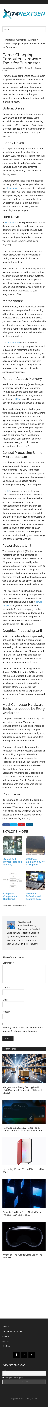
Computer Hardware (19, 905)
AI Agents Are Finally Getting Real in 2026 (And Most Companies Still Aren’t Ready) (22, 1090)
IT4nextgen (24, 14)
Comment (8, 963)
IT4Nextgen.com (31, 1399)
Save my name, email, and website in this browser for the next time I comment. (23, 1029)
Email (5, 999)
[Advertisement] (24, 1289)
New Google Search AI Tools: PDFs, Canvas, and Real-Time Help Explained (22, 1129)
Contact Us (6, 1336)
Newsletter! (6, 1346)
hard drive (9, 222)
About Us (5, 1326)
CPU (9, 491)
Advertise (5, 1341)
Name (6, 987)
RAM (17, 399)
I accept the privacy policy (14, 1378)
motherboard (13, 342)
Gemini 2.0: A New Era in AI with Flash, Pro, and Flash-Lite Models (21, 1213)
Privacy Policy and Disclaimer (12, 1331)
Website (6, 1011)
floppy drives (13, 188)
